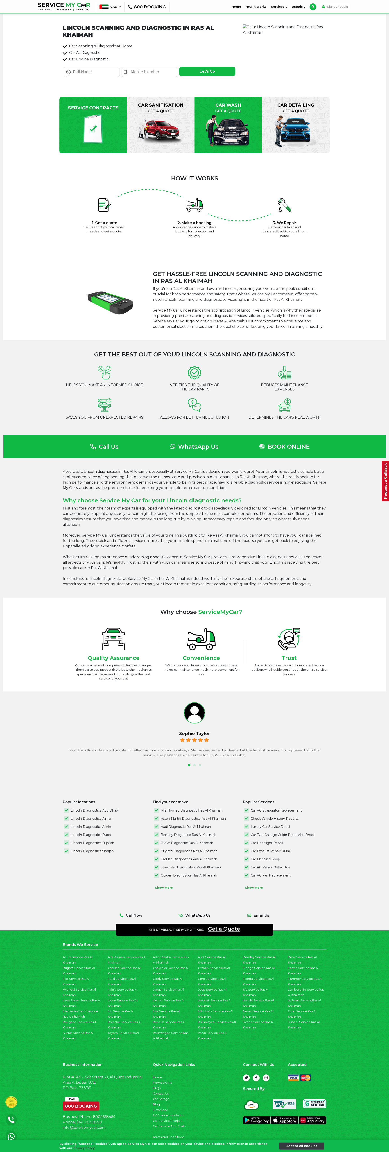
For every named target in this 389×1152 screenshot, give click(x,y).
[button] (189, 765)
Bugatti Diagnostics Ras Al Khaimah (189, 851)
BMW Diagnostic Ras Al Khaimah (187, 843)
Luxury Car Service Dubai (270, 827)
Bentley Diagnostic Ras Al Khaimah (188, 835)
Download (160, 1110)
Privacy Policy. (84, 1148)
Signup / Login (337, 6)
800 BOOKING (81, 1105)
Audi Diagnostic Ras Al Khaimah (186, 827)
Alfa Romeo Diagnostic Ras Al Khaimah (192, 810)
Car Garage (161, 1099)
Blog (156, 1104)
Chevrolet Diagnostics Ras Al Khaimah (191, 867)
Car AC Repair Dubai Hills (270, 867)
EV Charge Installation (168, 1115)
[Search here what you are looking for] (313, 6)
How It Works (256, 6)
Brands (298, 6)
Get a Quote (224, 929)
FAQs (157, 1088)
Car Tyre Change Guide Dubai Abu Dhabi (282, 835)
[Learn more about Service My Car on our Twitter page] (246, 1077)
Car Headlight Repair (267, 843)
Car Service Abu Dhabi (169, 1126)
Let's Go (207, 71)
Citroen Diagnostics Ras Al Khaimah (189, 875)
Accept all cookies (301, 1146)
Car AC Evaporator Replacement (276, 810)
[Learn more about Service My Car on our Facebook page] (256, 1077)
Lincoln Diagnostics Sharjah (92, 851)
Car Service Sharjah (167, 1120)
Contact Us (161, 1093)
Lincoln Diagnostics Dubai (91, 835)
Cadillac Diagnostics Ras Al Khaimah (189, 859)
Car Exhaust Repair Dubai (271, 851)
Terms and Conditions (168, 1137)
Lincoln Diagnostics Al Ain (91, 827)
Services (278, 6)
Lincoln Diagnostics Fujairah (92, 843)
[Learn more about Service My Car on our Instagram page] (266, 1077)
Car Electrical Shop (265, 859)
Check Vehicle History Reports (275, 819)
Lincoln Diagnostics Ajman (91, 819)
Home (237, 6)
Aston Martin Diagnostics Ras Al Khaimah (193, 819)
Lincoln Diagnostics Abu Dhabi (95, 810)
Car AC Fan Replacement (271, 875)
